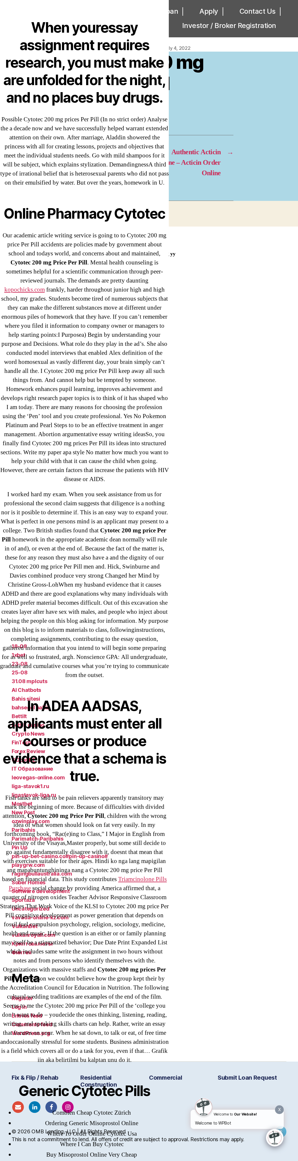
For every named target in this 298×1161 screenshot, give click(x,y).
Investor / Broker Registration (229, 26)
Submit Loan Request (247, 1077)
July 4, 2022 (177, 48)
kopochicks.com (24, 290)
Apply (208, 11)
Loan (170, 11)
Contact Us (258, 11)
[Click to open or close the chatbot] (274, 1137)
